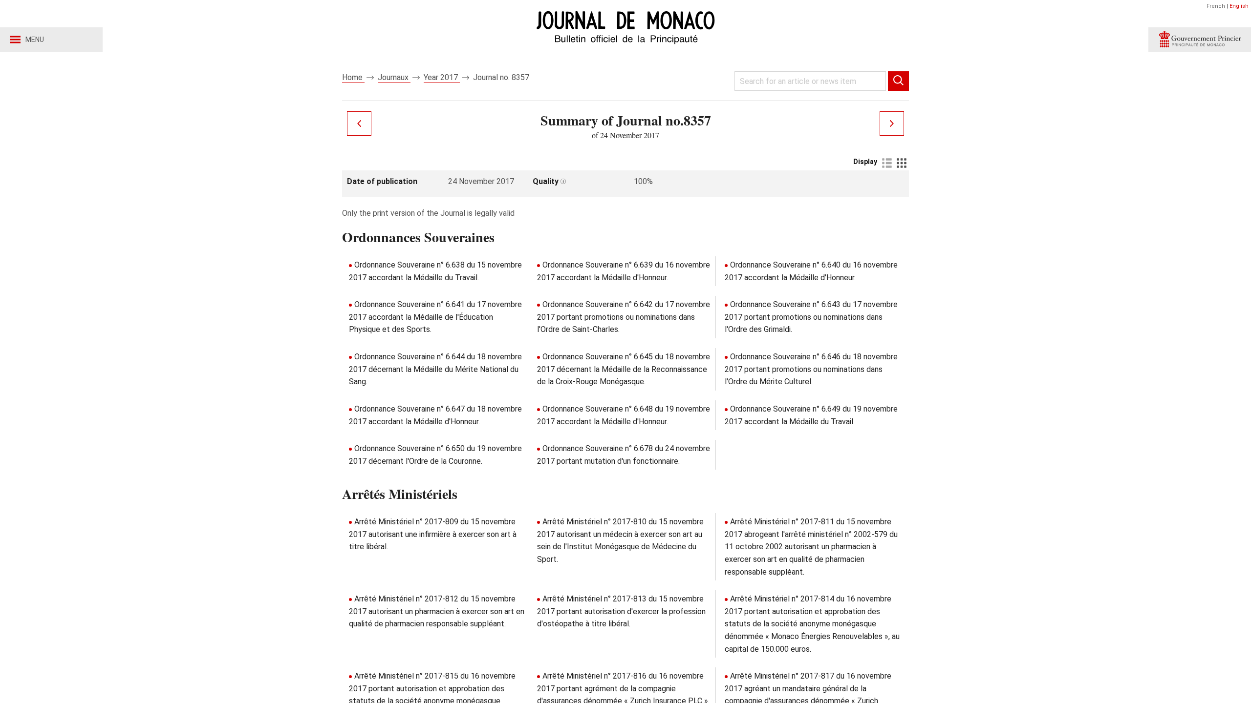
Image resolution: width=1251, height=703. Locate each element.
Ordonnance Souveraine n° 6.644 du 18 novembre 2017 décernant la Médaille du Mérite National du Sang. (435, 369)
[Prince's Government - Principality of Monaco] (1199, 39)
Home (353, 77)
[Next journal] (892, 123)
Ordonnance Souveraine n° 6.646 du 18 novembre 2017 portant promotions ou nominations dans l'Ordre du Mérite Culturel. (811, 369)
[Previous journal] (359, 123)
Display (865, 161)
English (1239, 6)
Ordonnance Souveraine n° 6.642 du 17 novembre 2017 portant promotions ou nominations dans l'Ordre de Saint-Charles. (623, 317)
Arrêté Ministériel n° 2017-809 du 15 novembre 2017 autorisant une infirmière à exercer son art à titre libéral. (433, 534)
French (1216, 6)
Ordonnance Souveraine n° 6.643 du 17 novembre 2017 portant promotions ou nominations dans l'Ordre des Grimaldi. (811, 317)
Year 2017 (442, 77)
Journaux (394, 77)
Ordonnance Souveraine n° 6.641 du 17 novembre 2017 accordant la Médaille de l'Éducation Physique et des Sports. (435, 317)
